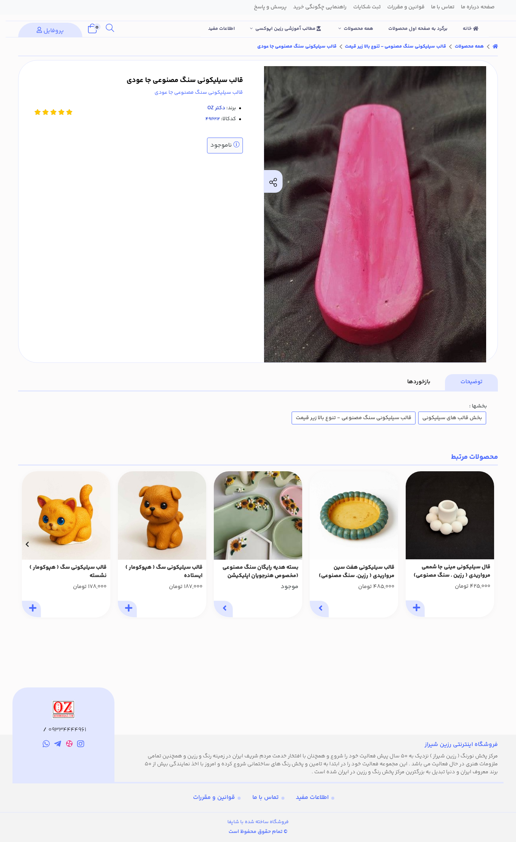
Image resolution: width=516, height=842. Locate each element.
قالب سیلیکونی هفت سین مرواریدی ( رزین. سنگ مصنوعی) (356, 571)
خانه (468, 29)
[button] (489, 544)
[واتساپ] (46, 744)
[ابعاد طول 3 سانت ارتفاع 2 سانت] (162, 515)
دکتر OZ (216, 108)
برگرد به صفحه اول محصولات (418, 29)
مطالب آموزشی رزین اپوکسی (286, 29)
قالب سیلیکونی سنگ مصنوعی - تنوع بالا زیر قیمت (395, 46)
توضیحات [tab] (471, 382)
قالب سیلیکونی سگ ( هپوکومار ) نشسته (68, 571)
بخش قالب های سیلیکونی (452, 418)
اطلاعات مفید (221, 29)
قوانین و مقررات (214, 797)
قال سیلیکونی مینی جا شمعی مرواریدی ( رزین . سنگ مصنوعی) (452, 571)
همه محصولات (358, 29)
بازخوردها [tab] (418, 382)
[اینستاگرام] (81, 744)
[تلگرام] (58, 744)
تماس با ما (265, 797)
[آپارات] (69, 745)
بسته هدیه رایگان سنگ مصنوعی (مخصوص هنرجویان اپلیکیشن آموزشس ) (260, 571)
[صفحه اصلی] (495, 46)
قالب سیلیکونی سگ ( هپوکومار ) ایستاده (163, 571)
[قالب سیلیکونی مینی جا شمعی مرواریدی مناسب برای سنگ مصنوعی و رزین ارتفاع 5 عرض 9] (450, 515)
